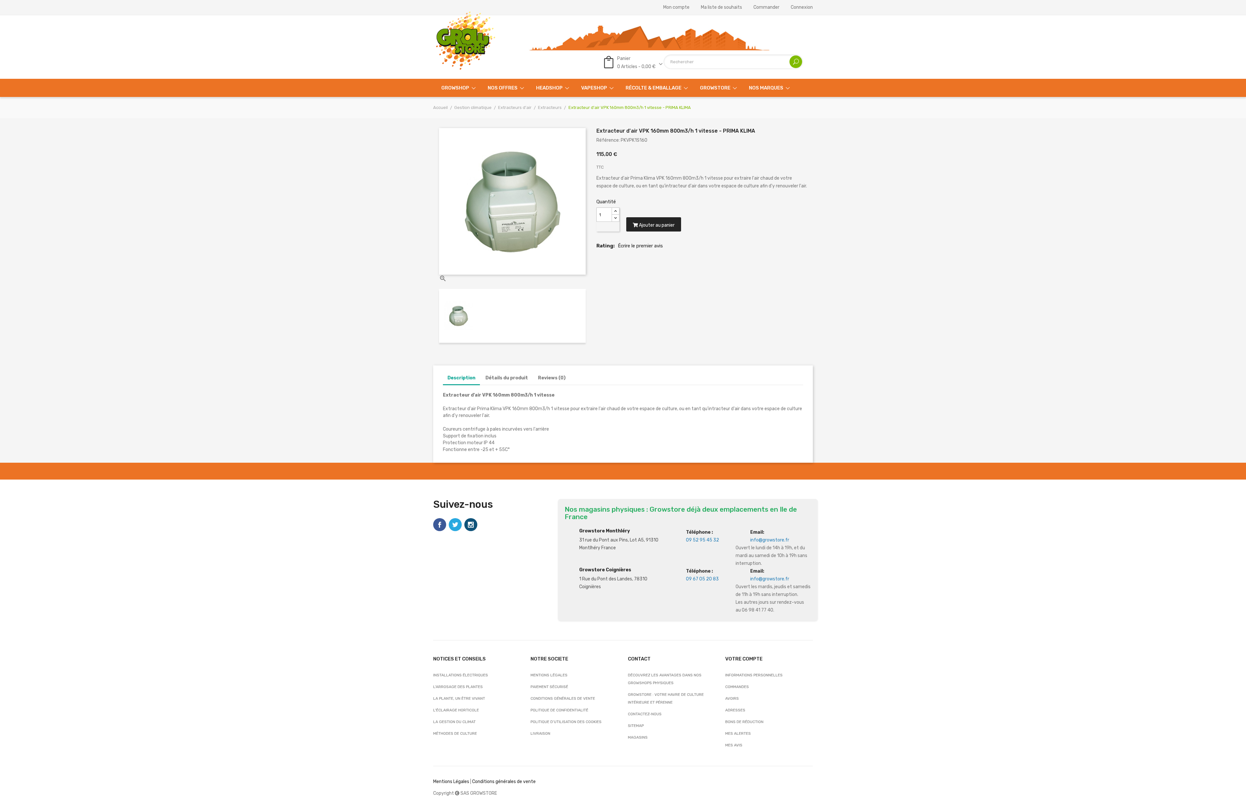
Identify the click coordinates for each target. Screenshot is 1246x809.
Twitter (455, 524)
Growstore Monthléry (604, 531)
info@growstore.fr (769, 540)
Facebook (439, 524)
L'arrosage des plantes (458, 686)
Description (461, 378)
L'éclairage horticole (456, 710)
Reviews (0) (552, 378)
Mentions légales (549, 675)
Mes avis (733, 745)
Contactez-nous (645, 714)
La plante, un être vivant (459, 698)
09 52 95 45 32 (702, 540)
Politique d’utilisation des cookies (566, 722)
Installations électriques (460, 675)
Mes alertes (738, 733)
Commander (766, 7)
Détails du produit (506, 378)
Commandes (737, 686)
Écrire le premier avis (640, 246)
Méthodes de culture (455, 733)
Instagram (470, 524)
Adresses (735, 710)
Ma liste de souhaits (721, 7)
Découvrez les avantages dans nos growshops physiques (665, 679)
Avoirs (732, 698)
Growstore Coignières (605, 570)
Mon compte (676, 7)
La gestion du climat (454, 722)
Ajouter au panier (656, 225)
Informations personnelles (754, 675)
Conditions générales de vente (563, 698)
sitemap (636, 725)
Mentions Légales (451, 781)
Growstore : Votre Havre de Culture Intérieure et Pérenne (666, 698)
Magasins (638, 737)
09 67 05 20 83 (702, 579)
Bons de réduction (744, 722)
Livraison (540, 733)
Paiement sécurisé (549, 686)
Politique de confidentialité (559, 710)
